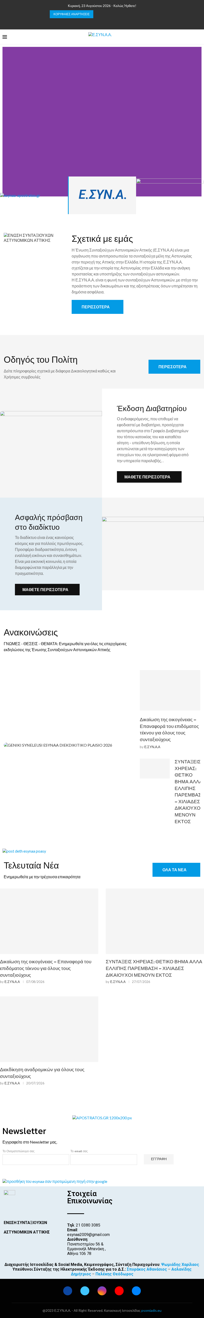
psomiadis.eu (151, 1310)
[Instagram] (102, 23)
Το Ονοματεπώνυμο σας (18, 1151)
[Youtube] (108, 23)
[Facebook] (89, 23)
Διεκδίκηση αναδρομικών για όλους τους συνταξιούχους (42, 1073)
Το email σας (79, 1151)
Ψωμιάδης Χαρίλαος (180, 1264)
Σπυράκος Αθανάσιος (147, 1269)
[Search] (199, 37)
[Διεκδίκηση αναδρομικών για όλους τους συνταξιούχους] (49, 1029)
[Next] (104, 14)
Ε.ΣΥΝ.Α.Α (152, 747)
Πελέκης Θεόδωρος (114, 1274)
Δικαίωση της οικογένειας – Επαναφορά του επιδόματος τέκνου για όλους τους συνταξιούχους (169, 729)
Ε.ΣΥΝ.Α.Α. (109, 194)
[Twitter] (95, 23)
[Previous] (98, 14)
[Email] (115, 23)
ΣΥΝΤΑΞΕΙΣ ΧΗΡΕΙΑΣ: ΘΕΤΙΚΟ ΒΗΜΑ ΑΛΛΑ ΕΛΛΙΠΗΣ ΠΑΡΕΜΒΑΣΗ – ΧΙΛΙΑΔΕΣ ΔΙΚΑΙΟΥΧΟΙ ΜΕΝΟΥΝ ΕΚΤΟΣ (154, 968)
